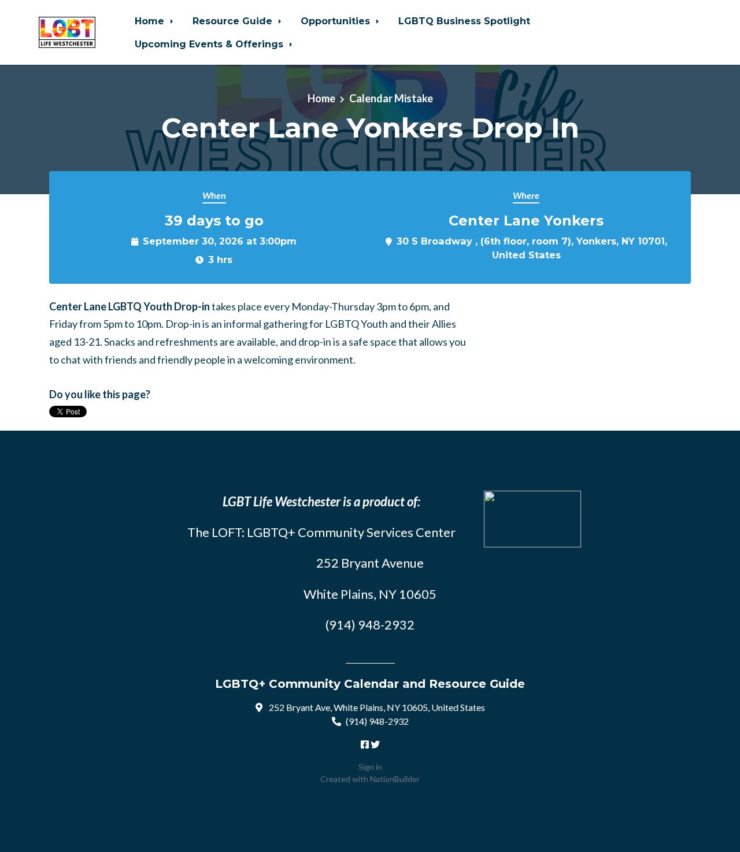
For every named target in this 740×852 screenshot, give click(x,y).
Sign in (370, 767)
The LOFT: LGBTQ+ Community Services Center (321, 532)
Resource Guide (234, 21)
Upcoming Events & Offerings (210, 44)
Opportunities (337, 21)
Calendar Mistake (391, 98)
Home (151, 21)
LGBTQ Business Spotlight (464, 21)
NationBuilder (395, 779)
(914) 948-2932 (377, 721)
